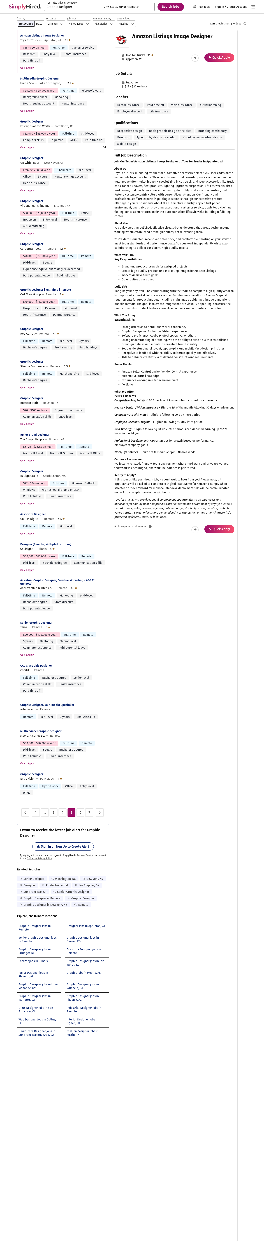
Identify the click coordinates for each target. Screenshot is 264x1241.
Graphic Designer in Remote (42, 898)
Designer (29, 885)
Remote (83, 904)
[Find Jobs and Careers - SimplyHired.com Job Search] (25, 7)
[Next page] (100, 812)
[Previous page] (25, 812)
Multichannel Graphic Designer (40, 731)
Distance (51, 18)
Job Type (72, 18)
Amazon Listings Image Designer (42, 35)
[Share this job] (195, 58)
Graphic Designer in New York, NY (45, 904)
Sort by (21, 18)
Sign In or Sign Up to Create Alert (65, 846)
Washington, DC (65, 879)
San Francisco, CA (35, 891)
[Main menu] (253, 7)
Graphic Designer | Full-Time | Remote (45, 289)
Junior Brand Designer (34, 434)
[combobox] (71, 7)
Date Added (123, 18)
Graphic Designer (31, 121)
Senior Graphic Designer (36, 622)
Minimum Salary (102, 18)
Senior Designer (34, 879)
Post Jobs (204, 6)
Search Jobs (170, 7)
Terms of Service (85, 855)
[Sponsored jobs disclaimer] (245, 23)
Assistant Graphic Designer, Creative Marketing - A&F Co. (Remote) (58, 581)
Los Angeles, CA (89, 885)
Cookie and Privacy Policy (39, 858)
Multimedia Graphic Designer (39, 78)
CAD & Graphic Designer (36, 665)
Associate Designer (33, 514)
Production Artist (57, 885)
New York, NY (94, 879)
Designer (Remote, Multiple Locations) (45, 544)
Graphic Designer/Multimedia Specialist (47, 705)
